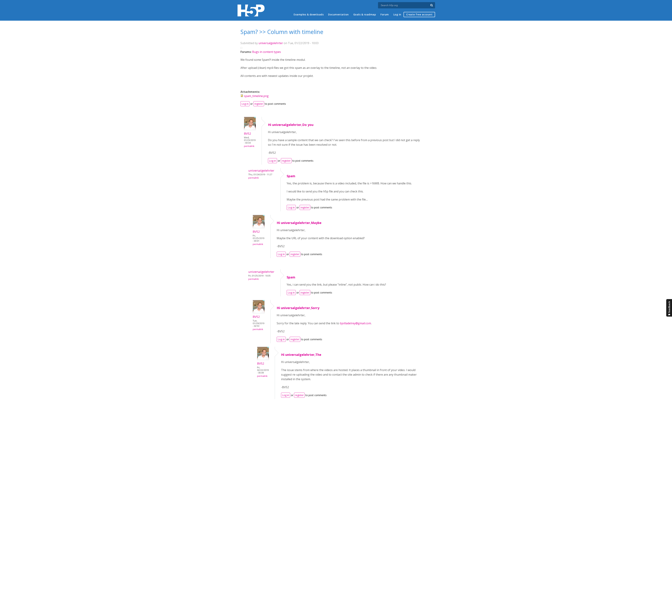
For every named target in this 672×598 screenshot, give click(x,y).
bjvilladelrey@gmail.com (355, 323)
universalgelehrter (270, 43)
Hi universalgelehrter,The (301, 354)
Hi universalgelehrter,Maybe (299, 223)
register (258, 103)
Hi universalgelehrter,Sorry (298, 308)
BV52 (247, 134)
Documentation (338, 14)
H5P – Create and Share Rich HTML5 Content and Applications (251, 10)
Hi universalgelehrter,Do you (290, 125)
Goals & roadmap (364, 14)
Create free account (419, 14)
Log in (397, 14)
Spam (291, 176)
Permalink (249, 146)
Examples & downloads (309, 14)
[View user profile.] (250, 129)
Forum (384, 14)
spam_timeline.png (256, 96)
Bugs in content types (266, 52)
